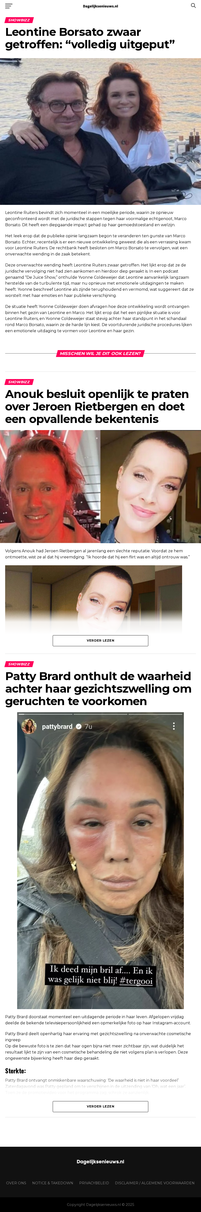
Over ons (16, 1183)
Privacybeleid (94, 1183)
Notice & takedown (52, 1183)
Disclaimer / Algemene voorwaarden (155, 1183)
